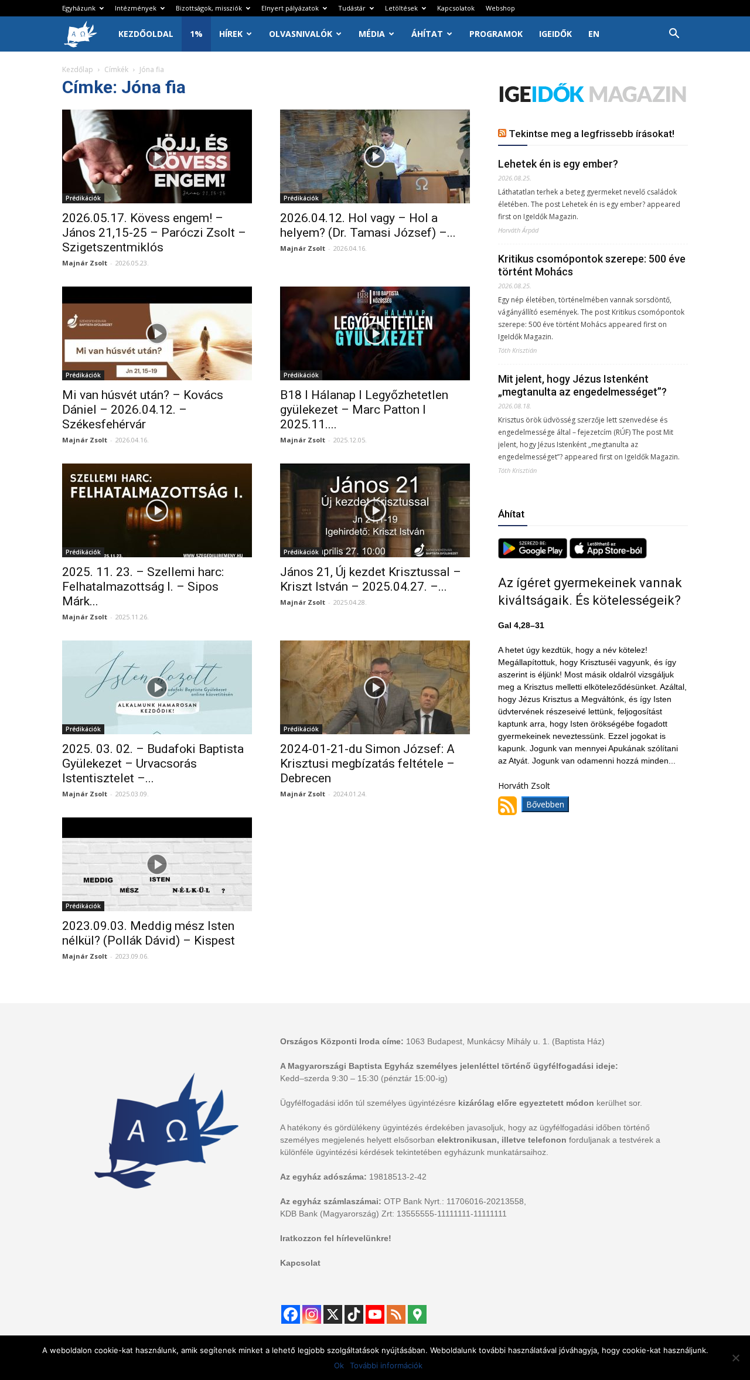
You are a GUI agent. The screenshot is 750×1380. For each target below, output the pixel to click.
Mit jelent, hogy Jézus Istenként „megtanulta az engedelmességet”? (582, 385)
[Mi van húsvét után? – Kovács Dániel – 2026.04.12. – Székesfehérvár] (157, 333)
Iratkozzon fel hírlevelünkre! (335, 1238)
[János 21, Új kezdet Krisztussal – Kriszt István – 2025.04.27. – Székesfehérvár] (375, 510)
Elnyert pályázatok (290, 8)
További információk (386, 1365)
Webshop (500, 8)
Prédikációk (83, 198)
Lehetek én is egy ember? (558, 164)
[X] (332, 1314)
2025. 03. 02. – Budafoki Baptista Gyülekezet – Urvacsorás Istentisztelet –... (153, 763)
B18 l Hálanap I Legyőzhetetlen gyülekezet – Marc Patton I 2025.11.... (364, 409)
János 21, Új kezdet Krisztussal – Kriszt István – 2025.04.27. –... (370, 579)
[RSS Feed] (396, 1314)
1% (196, 33)
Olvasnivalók (300, 33)
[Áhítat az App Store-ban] (608, 555)
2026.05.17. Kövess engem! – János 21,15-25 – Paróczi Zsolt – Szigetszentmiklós (154, 232)
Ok (339, 1365)
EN (593, 33)
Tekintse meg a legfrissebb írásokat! (591, 133)
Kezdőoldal (145, 33)
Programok (496, 33)
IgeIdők (555, 33)
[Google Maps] (417, 1314)
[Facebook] (290, 1314)
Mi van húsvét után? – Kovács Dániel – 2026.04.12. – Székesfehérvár (142, 409)
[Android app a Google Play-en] (534, 555)
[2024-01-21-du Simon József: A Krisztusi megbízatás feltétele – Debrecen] (375, 687)
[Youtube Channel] (375, 1314)
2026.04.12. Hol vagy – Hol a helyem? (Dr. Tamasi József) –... (368, 225)
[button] (674, 34)
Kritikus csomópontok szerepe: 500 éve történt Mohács (592, 265)
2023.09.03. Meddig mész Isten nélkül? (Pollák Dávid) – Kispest (148, 933)
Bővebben (545, 804)
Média (372, 33)
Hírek (231, 33)
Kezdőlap (77, 69)
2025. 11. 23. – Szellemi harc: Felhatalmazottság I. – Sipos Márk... (143, 586)
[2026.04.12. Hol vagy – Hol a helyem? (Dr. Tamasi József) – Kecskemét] (375, 156)
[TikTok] (354, 1314)
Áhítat (427, 33)
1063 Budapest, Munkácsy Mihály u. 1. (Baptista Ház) (505, 1041)
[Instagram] (311, 1314)
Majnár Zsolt (84, 262)
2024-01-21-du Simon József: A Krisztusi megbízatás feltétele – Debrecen (367, 763)
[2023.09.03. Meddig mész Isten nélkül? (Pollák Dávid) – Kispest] (157, 864)
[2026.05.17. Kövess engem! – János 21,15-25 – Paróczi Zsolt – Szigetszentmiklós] (157, 156)
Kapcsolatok (456, 8)
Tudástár (352, 8)
